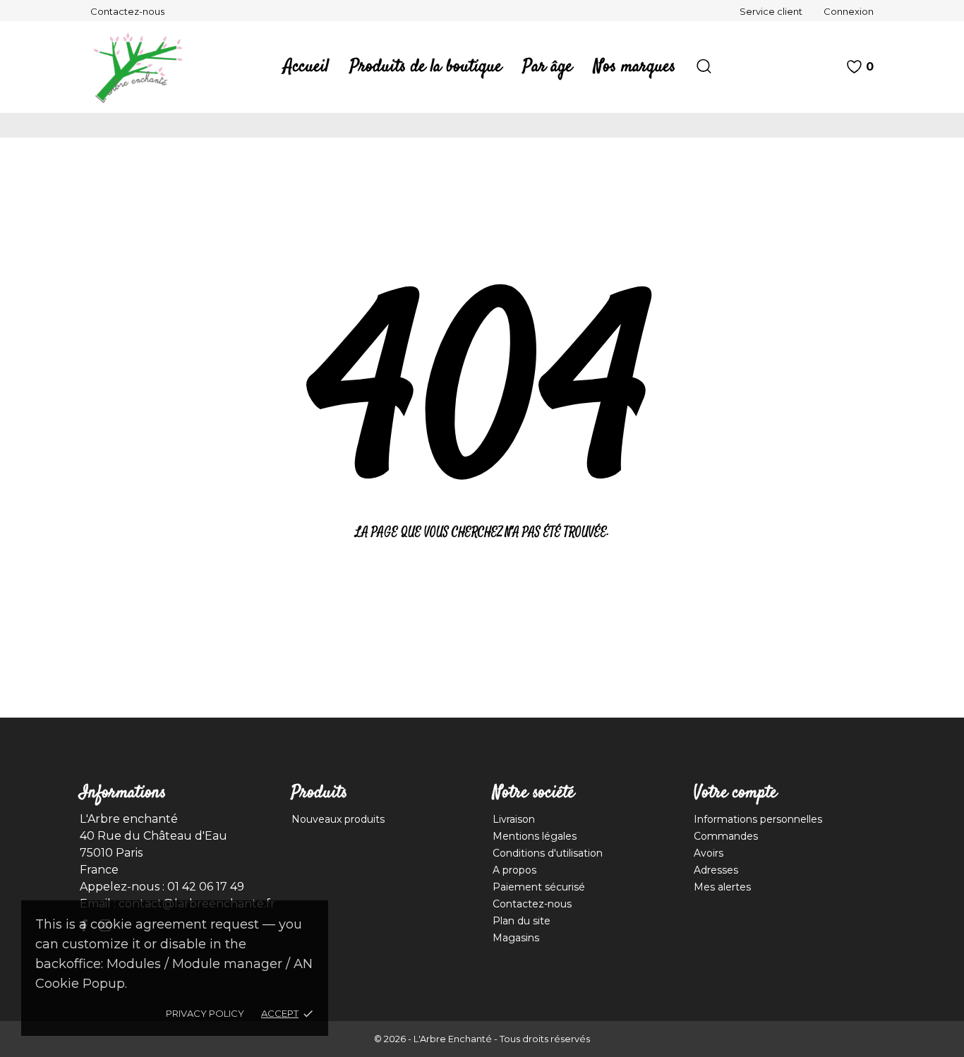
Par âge (547, 67)
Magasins (516, 937)
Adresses (716, 870)
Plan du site (521, 920)
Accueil (306, 67)
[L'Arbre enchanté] (146, 67)
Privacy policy (205, 1013)
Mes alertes (722, 887)
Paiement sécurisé (539, 887)
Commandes (726, 836)
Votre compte (735, 793)
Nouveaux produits (338, 819)
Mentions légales (535, 836)
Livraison (514, 819)
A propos (514, 870)
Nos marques (634, 67)
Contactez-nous (127, 11)
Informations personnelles (758, 819)
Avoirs (708, 853)
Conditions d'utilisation (548, 853)
